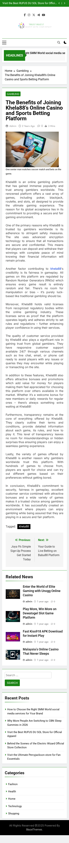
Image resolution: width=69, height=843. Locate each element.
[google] (38, 15)
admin (12, 126)
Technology (15, 806)
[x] (33, 15)
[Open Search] (58, 42)
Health (12, 791)
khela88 (55, 268)
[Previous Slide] (59, 3)
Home (11, 798)
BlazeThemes (34, 829)
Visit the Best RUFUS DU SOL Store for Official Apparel (29, 3)
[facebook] (25, 15)
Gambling (13, 94)
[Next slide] (64, 3)
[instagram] (29, 15)
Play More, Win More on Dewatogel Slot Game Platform (39, 613)
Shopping (13, 813)
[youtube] (43, 15)
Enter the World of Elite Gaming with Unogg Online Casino (42, 591)
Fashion (13, 784)
